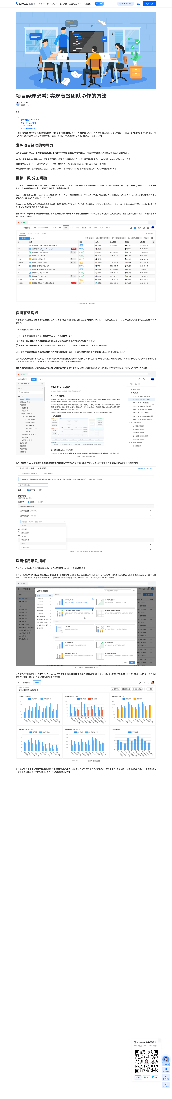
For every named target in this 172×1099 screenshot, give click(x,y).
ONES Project (26, 214)
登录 (139, 4)
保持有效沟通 (26, 126)
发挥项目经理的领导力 (29, 120)
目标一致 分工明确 (28, 123)
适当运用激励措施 (27, 128)
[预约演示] (166, 1083)
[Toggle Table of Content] (17, 117)
